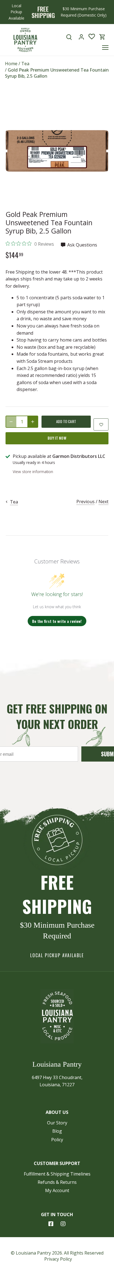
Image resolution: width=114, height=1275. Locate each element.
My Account (57, 1190)
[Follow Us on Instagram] (63, 1224)
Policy (57, 1140)
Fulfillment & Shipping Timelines (57, 1174)
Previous (85, 502)
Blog (57, 1131)
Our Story (57, 1123)
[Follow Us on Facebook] (50, 1224)
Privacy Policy (58, 1259)
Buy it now (57, 438)
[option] (57, 150)
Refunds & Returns (57, 1182)
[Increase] (32, 421)
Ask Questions (81, 245)
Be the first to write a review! (57, 621)
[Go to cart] (102, 36)
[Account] (81, 36)
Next (103, 502)
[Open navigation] (105, 47)
